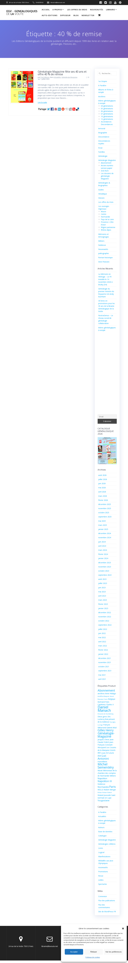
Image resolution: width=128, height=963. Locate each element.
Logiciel (101, 852)
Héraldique (102, 194)
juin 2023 (102, 587)
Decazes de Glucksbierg (105, 714)
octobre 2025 (103, 512)
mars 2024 (102, 550)
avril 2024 (102, 546)
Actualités (57, 77)
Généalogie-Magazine (106, 734)
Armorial (101, 128)
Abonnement (106, 163)
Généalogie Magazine (69, 77)
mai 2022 (102, 637)
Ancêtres (101, 96)
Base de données (105, 831)
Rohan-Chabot (107, 792)
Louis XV (104, 753)
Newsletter (88, 15)
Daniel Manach (104, 709)
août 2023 (102, 579)
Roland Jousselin (104, 795)
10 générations (107, 116)
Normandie (105, 217)
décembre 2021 (104, 658)
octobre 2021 (103, 666)
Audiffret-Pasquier (104, 696)
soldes (101, 880)
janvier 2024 (103, 558)
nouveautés (96, 9)
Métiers (101, 241)
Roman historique (105, 257)
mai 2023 (102, 591)
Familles (101, 152)
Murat (100, 770)
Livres (100, 848)
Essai (100, 148)
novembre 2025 (104, 508)
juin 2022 (102, 633)
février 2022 (103, 650)
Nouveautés (103, 249)
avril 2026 (102, 492)
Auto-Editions (49, 15)
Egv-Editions (45, 77)
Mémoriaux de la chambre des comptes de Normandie (107, 773)
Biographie (102, 132)
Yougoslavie (103, 800)
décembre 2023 (104, 562)
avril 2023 (102, 596)
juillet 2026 (102, 479)
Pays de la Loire (107, 219)
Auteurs (101, 827)
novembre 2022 (104, 616)
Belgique (111, 699)
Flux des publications (106, 900)
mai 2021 (102, 675)
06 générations (107, 111)
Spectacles (102, 884)
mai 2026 (102, 487)
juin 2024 (102, 542)
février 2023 (103, 604)
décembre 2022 (104, 612)
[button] (123, 928)
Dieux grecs (102, 716)
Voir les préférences (113, 952)
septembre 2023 (105, 575)
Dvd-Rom (105, 171)
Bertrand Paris (103, 702)
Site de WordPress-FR (107, 911)
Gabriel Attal (111, 727)
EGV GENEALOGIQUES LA (21, 12)
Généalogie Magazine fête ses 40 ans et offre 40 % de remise (62, 73)
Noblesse (102, 245)
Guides (101, 189)
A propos (57, 9)
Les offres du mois (77, 9)
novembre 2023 (104, 567)
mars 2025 (102, 525)
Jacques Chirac (103, 739)
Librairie (110, 9)
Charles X (110, 704)
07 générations (107, 114)
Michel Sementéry (106, 766)
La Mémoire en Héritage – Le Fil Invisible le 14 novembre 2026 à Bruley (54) (105, 279)
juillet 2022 (102, 629)
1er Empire (102, 81)
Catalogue (102, 835)
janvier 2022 (103, 654)
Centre (103, 214)
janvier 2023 (103, 608)
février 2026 (103, 500)
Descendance (103, 137)
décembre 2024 (104, 533)
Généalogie (102, 156)
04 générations (107, 106)
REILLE (100, 789)
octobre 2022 (103, 621)
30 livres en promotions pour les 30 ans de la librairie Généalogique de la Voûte (106, 306)
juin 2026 (102, 483)
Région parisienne (108, 227)
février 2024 (103, 554)
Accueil (46, 9)
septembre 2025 (105, 516)
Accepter (74, 952)
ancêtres (101, 693)
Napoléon (102, 778)
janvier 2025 (103, 529)
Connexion (102, 896)
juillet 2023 (102, 583)
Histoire (101, 198)
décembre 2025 (104, 504)
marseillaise (102, 761)
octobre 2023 (103, 571)
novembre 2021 (104, 662)
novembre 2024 (104, 537)
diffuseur (65, 15)
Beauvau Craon (103, 699)
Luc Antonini (103, 757)
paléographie (103, 253)
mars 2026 (102, 496)
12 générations (107, 119)
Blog (76, 15)
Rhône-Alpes (106, 230)
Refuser (93, 952)
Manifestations (104, 856)
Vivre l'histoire (103, 262)
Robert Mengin (110, 789)
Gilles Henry (106, 730)
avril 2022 (102, 641)
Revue (100, 876)
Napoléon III (105, 781)
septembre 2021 (105, 670)
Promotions (103, 871)
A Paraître (102, 85)
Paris (112, 786)
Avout (112, 696)
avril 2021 (102, 679)
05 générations (107, 108)
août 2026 (102, 475)
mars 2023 (102, 600)
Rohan (100, 792)
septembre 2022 (105, 625)
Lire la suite (42, 102)
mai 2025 (102, 521)
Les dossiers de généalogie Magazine (107, 176)
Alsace (103, 211)
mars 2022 (102, 646)
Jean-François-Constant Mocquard (106, 745)
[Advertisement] (107, 373)
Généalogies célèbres (107, 844)
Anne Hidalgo (110, 693)
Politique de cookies (93, 957)
